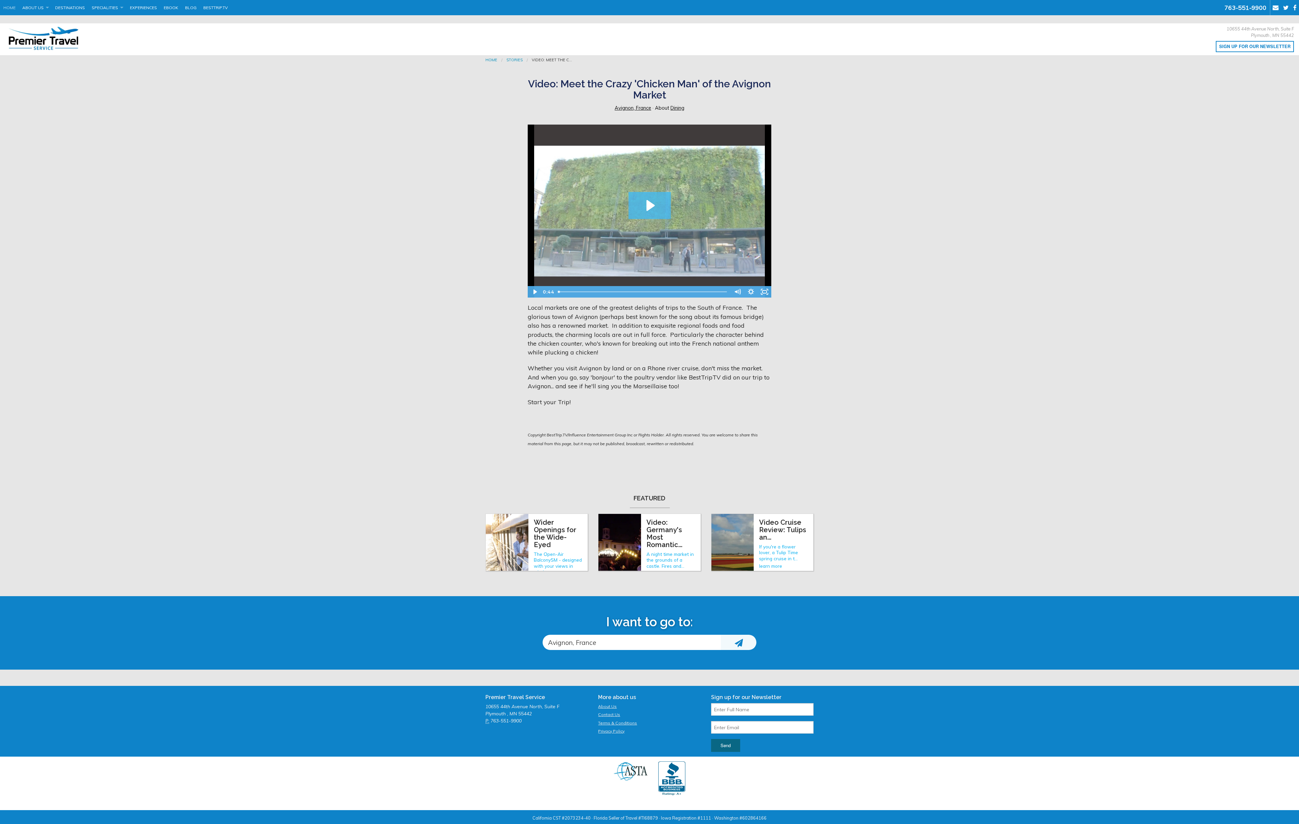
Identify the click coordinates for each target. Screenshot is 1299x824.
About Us (33, 7)
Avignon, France (633, 108)
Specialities (105, 7)
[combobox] (632, 642)
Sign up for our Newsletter (1255, 46)
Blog (191, 7)
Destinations (70, 7)
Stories (514, 60)
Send (726, 745)
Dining (677, 108)
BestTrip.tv (215, 7)
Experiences (143, 7)
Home (9, 7)
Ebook (171, 7)
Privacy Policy (611, 731)
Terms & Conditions (617, 722)
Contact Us (609, 714)
